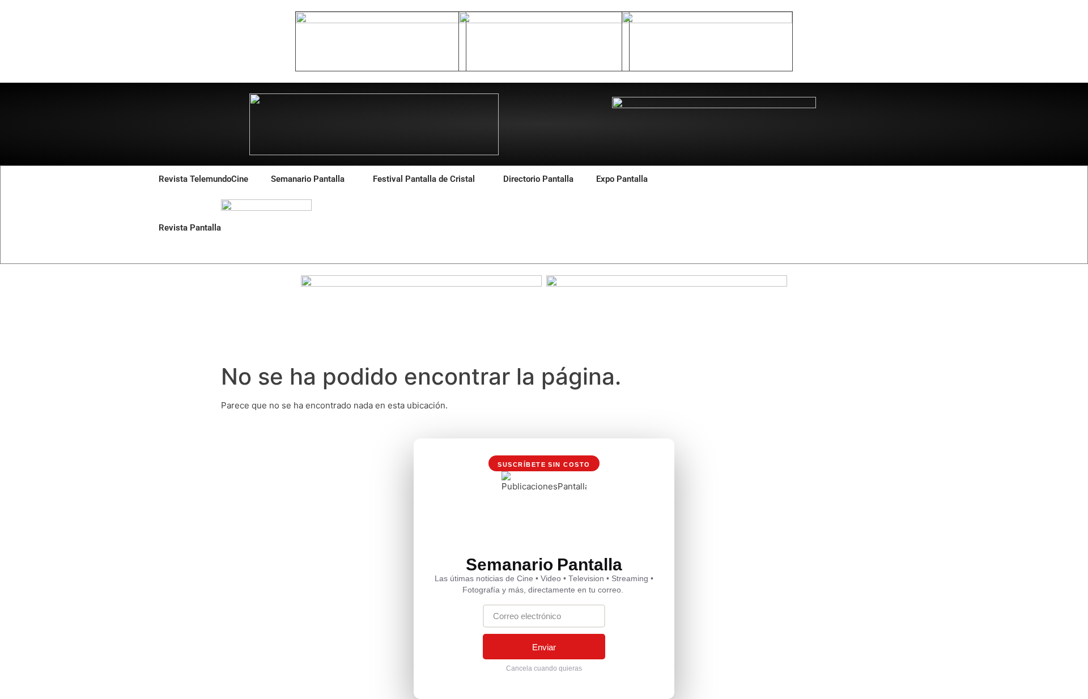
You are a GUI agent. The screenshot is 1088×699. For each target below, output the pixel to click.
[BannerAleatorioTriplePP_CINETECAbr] (666, 283)
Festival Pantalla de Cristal (424, 179)
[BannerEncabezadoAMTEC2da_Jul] (381, 20)
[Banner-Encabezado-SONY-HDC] (544, 20)
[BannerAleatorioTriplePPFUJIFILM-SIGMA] (421, 283)
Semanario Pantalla (308, 179)
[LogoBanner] (714, 105)
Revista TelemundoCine (203, 179)
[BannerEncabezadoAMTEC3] (707, 20)
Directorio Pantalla (538, 179)
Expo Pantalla (622, 179)
